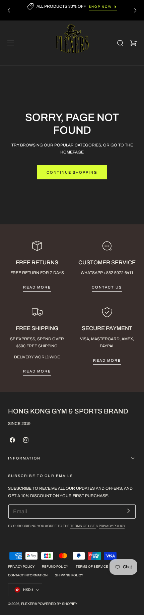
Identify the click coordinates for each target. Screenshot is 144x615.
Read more (37, 287)
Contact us (107, 287)
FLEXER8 (29, 604)
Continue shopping (72, 172)
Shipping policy (69, 575)
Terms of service (92, 566)
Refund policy (55, 566)
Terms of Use (83, 526)
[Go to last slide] (8, 10)
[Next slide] (135, 10)
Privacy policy (21, 566)
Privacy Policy (112, 526)
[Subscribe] (128, 511)
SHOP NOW (100, 6)
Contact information (28, 575)
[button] (10, 43)
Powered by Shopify (57, 604)
